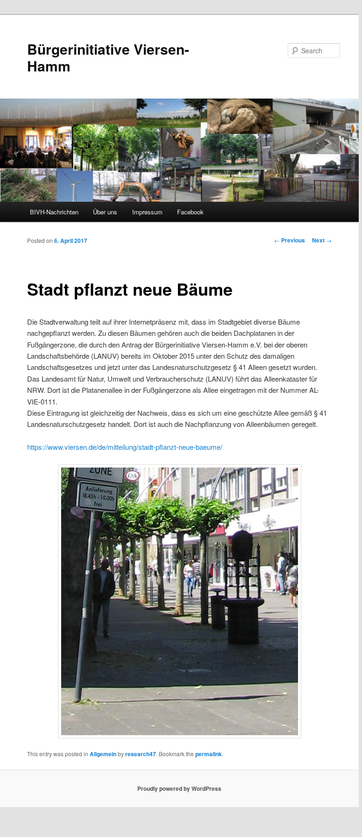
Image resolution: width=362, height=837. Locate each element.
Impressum (147, 211)
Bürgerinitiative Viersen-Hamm (108, 57)
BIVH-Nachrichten (54, 211)
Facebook (190, 211)
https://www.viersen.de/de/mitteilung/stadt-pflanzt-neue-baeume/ (124, 447)
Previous (289, 240)
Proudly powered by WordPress (179, 788)
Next (322, 240)
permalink (208, 754)
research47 (140, 754)
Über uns (105, 211)
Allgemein (103, 754)
